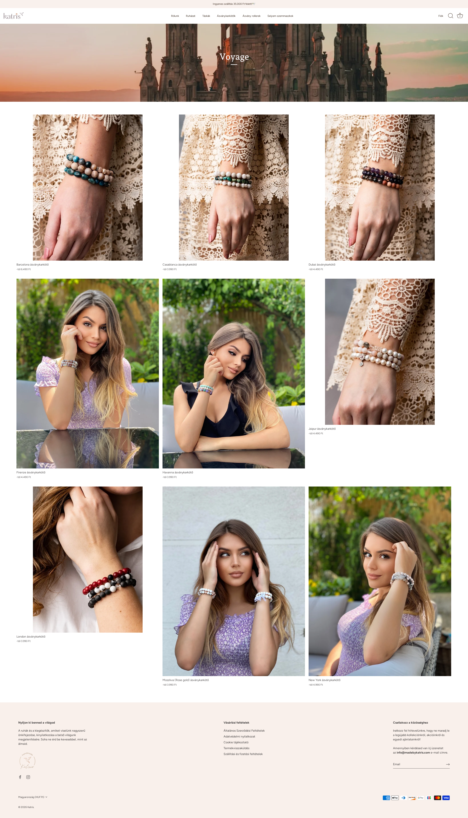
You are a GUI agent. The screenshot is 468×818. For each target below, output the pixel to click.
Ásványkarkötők (226, 16)
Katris (30, 807)
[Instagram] (28, 777)
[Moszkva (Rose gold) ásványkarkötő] (234, 581)
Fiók (440, 16)
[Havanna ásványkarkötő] (234, 373)
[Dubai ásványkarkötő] (380, 188)
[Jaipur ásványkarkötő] (380, 352)
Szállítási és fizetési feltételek (243, 754)
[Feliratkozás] (448, 764)
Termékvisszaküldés (236, 748)
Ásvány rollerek (252, 16)
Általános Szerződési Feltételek (244, 730)
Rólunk (175, 16)
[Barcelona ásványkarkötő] (87, 188)
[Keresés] (451, 16)
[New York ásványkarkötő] (380, 581)
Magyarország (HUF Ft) (31, 797)
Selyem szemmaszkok (280, 16)
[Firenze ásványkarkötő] (87, 373)
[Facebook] (20, 777)
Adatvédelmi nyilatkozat (239, 736)
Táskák (206, 16)
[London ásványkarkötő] (87, 560)
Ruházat (190, 16)
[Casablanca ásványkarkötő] (234, 188)
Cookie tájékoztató (236, 742)
